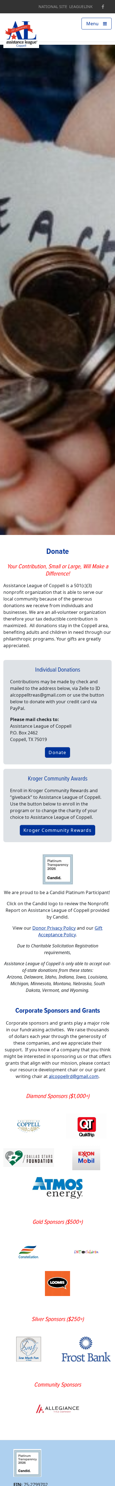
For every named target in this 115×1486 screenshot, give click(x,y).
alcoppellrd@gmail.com (74, 1076)
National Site (53, 7)
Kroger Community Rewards (57, 830)
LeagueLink (81, 7)
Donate (57, 752)
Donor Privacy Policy (54, 928)
